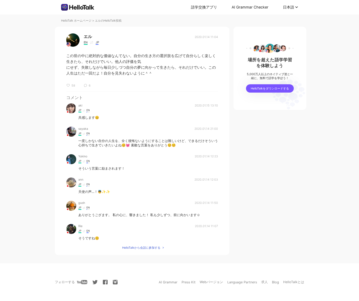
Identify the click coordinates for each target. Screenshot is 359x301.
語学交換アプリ (204, 7)
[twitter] (95, 282)
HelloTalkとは (293, 282)
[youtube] (82, 282)
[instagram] (115, 282)
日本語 (288, 7)
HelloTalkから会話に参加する (141, 247)
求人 (264, 282)
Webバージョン (211, 282)
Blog (275, 282)
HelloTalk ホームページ (76, 20)
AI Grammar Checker (250, 7)
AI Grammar (168, 282)
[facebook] (105, 282)
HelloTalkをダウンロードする (270, 88)
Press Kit (188, 282)
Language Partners (242, 282)
